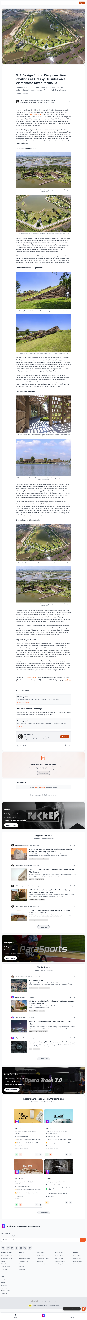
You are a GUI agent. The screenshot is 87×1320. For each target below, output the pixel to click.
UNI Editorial (24, 100)
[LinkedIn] (21, 1248)
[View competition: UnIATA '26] (28, 1166)
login (36, 787)
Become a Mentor (77, 1261)
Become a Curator (77, 1255)
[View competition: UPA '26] (28, 1116)
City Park (40, 102)
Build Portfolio (40, 1255)
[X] (12, 1248)
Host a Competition (59, 1258)
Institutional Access (59, 1261)
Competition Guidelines (6, 1258)
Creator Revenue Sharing (43, 1258)
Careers (3, 1282)
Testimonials (4, 1293)
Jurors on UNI (76, 1264)
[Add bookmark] (70, 845)
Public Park (32, 102)
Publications (22, 1269)
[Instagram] (25, 1248)
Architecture (24, 102)
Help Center (4, 1288)
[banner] (43, 815)
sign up (42, 787)
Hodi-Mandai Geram (36, 981)
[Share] (61, 101)
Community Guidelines (6, 1255)
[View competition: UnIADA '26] (58, 1116)
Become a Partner (59, 1255)
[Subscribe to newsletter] (83, 1240)
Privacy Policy (4, 1264)
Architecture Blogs (23, 1261)
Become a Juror (77, 1258)
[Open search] (75, 3)
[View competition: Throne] (58, 1166)
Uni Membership (41, 1264)
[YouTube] (8, 1248)
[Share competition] (40, 1154)
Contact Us (4, 1285)
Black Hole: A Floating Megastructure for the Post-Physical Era (52, 1042)
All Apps (21, 1255)
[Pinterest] (16, 1248)
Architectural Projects (24, 1258)
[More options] (69, 101)
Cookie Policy (4, 1261)
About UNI (3, 1280)
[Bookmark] (65, 101)
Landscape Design (49, 100)
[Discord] (3, 1248)
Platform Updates (5, 1290)
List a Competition (59, 1264)
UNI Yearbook (40, 1261)
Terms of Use (4, 1269)
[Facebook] (30, 1248)
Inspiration (21, 1266)
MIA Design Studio (36, 114)
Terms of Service (5, 1266)
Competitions (22, 1264)
